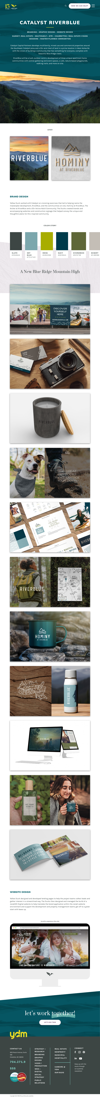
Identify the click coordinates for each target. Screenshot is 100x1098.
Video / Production (41, 1064)
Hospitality (55, 90)
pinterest (84, 1052)
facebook (75, 1052)
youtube (80, 1058)
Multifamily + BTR (44, 36)
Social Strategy (39, 1076)
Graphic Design (57, 49)
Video (53, 67)
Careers (54, 26)
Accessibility (30, 1096)
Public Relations (57, 53)
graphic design (47, 32)
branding (32, 32)
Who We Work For (58, 29)
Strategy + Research (59, 42)
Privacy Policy (23, 1096)
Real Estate (55, 80)
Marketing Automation (60, 70)
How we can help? (79, 6)
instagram (79, 1052)
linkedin (76, 1058)
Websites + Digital (58, 60)
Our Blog (54, 33)
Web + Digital (38, 1070)
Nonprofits (55, 83)
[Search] (66, 6)
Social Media (56, 63)
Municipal (55, 87)
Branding (55, 46)
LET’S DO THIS (50, 1022)
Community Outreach (59, 56)
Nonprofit (60, 1052)
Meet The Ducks (57, 22)
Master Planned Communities (55, 39)
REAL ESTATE (61, 1049)
